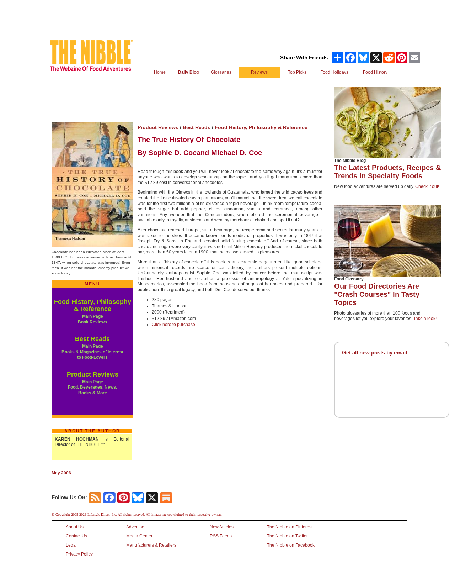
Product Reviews (92, 374)
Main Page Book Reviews (92, 319)
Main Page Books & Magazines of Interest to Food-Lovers (92, 352)
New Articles (222, 527)
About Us (75, 527)
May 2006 (61, 472)
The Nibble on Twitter (287, 535)
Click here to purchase (173, 324)
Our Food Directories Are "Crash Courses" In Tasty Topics (376, 294)
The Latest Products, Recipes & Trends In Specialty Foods (387, 172)
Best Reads (92, 338)
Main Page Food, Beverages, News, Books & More (92, 387)
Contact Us (76, 535)
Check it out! (427, 186)
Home (160, 72)
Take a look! (425, 318)
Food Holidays (334, 72)
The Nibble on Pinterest (289, 527)
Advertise (135, 527)
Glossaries (221, 72)
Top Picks (297, 72)
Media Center (139, 535)
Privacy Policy (79, 554)
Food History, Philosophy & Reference (92, 305)
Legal (71, 545)
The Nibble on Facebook (291, 545)
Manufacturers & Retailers (151, 545)
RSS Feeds (221, 535)
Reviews (259, 72)
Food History (375, 72)
